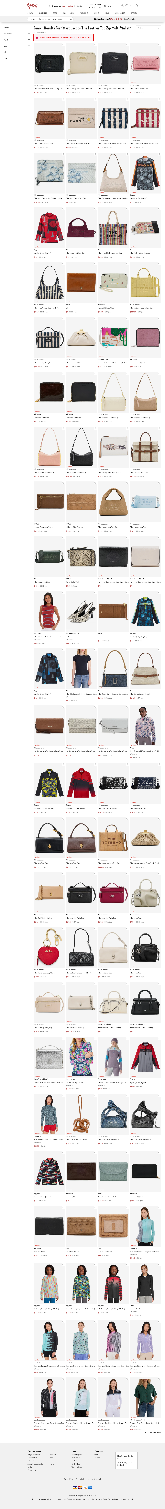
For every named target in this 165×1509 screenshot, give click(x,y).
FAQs (30, 1467)
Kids (51, 1461)
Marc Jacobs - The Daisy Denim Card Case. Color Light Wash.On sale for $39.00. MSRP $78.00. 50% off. (81, 178)
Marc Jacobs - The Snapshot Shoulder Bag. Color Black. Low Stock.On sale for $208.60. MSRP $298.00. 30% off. (81, 452)
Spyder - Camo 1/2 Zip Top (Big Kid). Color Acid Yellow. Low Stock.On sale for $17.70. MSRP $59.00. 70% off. (49, 788)
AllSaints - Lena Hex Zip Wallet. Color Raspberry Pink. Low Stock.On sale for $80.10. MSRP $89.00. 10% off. (145, 342)
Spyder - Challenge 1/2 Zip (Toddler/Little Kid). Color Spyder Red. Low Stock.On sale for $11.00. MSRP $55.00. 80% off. (113, 1290)
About (96, 1454)
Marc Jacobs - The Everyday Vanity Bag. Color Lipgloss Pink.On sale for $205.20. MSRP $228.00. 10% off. (113, 898)
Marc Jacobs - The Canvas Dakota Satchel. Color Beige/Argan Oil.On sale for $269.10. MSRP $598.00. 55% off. (145, 675)
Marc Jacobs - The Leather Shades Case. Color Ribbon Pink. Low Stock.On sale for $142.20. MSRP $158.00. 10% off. (145, 68)
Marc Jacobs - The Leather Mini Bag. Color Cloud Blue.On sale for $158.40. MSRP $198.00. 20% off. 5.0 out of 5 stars (145, 507)
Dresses (117, 1499)
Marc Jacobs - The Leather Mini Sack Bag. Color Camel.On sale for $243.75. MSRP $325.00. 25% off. (113, 507)
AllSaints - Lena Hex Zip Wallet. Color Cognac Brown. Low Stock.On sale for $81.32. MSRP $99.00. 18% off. (49, 397)
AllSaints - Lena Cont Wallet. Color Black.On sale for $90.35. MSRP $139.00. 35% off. (145, 1176)
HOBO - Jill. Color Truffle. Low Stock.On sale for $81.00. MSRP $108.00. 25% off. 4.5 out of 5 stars (81, 287)
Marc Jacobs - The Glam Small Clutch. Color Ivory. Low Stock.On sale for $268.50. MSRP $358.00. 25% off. (81, 342)
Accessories (69, 13)
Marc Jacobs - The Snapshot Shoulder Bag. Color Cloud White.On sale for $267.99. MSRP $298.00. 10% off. (113, 397)
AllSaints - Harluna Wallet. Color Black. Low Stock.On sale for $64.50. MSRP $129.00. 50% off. (49, 1233)
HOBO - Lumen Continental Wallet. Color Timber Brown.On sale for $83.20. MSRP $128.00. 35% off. (49, 507)
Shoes (30, 13)
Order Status (76, 1461)
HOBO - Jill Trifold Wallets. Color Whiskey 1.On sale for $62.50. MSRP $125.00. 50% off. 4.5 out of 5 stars (81, 1233)
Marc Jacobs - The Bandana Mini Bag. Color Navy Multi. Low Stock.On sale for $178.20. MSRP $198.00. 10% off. (145, 788)
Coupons (97, 1461)
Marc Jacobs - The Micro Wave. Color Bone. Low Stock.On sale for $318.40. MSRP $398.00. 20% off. (145, 898)
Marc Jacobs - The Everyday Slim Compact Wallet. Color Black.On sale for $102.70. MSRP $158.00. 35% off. (113, 68)
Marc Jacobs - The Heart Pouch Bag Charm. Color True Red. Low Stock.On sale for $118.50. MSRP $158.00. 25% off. (49, 952)
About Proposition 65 (35, 1464)
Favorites (131, 5)
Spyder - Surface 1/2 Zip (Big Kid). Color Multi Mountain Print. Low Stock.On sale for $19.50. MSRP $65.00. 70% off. (49, 1176)
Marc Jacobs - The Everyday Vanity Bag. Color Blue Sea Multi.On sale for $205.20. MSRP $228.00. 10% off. (49, 342)
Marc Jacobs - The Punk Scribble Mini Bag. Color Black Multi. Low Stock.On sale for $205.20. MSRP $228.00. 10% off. (113, 788)
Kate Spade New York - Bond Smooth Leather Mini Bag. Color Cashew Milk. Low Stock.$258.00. (113, 1007)
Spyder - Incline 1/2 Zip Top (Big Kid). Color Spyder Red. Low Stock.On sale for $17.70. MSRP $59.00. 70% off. (81, 788)
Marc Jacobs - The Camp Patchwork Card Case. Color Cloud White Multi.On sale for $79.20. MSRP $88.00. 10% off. (81, 123)
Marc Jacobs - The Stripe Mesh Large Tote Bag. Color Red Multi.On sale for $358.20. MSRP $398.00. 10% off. (113, 233)
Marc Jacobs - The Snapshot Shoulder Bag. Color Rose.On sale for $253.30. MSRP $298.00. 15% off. (49, 452)
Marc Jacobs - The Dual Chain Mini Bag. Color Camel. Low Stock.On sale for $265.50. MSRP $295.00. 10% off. (49, 898)
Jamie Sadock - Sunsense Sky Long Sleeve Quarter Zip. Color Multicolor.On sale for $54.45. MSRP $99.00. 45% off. (81, 1404)
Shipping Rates (33, 1458)
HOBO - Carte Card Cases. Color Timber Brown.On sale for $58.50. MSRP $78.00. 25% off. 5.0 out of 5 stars (113, 618)
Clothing (43, 13)
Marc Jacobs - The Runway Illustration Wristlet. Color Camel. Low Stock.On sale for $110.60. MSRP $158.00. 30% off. (113, 452)
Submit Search (70, 19)
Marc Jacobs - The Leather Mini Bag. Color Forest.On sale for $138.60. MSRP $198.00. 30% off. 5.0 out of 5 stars (49, 562)
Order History (76, 1464)
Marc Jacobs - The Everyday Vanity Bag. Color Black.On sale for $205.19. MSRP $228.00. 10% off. (81, 898)
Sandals (111, 1499)
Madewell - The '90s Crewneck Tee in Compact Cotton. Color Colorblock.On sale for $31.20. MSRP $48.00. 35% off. (81, 675)
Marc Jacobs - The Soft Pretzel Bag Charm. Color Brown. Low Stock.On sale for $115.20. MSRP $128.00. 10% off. (81, 1121)
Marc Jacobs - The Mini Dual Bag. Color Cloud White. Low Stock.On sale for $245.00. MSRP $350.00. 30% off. (113, 952)
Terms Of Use (69, 1479)
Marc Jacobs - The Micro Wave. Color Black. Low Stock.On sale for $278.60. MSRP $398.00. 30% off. (145, 952)
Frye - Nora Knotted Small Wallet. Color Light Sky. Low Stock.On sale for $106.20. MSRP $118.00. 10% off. (113, 1176)
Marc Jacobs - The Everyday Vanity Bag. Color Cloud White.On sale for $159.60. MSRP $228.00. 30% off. (49, 1007)
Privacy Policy (81, 1479)
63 (151, 1432)
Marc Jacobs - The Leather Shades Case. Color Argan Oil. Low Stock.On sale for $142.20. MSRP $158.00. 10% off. (49, 123)
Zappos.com (71, 1499)
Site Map (97, 1458)
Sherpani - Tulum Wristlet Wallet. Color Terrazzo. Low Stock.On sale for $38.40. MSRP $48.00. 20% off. (113, 287)
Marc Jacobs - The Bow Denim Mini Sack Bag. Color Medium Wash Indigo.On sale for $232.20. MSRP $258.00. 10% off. (113, 1121)
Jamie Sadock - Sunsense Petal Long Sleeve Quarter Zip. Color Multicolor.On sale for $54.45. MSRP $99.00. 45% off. (113, 1404)
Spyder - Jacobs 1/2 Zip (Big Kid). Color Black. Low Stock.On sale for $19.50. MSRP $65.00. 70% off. (49, 675)
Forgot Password (34, 1454)
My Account (122, 5)
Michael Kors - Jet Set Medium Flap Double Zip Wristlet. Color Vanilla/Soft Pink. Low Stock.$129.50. (81, 732)
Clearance (120, 13)
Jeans (123, 1499)
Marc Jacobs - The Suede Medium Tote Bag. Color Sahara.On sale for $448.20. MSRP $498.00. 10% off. (113, 843)
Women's (84, 13)
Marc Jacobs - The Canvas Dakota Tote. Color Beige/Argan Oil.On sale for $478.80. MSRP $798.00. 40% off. (145, 452)
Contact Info (32, 1470)
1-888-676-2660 (95, 4)
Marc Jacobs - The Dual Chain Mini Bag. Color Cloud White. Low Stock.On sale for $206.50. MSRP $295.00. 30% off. (81, 1007)
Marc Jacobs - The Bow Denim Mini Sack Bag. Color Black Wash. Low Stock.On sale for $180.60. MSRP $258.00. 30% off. (145, 1121)
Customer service (126, 5)
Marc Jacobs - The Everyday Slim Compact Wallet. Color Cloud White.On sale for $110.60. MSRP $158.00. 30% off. (81, 68)
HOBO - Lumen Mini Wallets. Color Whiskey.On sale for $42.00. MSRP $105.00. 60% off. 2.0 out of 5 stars (113, 1233)
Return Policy (32, 1461)
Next (157, 1432)
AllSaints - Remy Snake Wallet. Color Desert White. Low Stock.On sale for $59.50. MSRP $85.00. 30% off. (81, 562)
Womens (53, 1454)
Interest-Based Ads (94, 1479)
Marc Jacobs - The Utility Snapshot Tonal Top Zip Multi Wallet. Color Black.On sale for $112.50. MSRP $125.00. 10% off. (49, 68)
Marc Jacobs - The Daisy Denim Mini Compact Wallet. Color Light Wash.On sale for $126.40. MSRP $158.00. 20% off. (49, 178)
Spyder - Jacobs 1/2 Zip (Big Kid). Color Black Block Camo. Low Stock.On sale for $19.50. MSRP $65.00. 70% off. (145, 178)
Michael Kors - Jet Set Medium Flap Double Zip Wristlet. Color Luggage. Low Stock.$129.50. (49, 732)
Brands (134, 13)
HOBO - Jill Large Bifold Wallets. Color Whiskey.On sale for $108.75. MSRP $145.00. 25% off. (81, 507)
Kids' (107, 13)
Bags (55, 13)
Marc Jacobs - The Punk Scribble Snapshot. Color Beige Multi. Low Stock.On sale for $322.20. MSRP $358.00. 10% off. (145, 233)
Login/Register (77, 1454)
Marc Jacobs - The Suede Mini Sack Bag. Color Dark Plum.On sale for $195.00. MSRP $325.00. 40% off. (81, 233)
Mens (51, 1458)
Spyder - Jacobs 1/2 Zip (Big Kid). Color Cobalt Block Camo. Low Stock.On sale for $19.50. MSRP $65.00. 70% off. (145, 618)
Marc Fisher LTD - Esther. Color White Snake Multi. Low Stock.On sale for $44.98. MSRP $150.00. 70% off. (81, 618)
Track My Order (77, 1467)
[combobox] (50, 19)
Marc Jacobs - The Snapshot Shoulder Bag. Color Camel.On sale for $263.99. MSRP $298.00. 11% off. (145, 397)
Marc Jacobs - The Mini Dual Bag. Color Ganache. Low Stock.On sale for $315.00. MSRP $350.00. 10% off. (81, 843)
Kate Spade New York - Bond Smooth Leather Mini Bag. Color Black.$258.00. (145, 1007)
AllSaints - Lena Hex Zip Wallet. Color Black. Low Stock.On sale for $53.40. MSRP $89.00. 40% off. (81, 397)
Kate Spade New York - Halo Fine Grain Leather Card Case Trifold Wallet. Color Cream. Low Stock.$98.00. (145, 562)
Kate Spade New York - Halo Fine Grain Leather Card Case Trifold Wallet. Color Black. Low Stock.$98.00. (113, 562)
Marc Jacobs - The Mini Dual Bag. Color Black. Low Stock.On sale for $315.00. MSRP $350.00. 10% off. (49, 843)
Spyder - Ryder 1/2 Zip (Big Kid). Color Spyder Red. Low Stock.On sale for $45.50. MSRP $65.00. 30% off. (145, 1063)
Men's (96, 13)
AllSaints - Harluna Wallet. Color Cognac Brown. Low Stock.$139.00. (81, 1176)
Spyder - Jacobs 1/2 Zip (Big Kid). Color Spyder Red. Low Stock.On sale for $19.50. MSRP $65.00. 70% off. (49, 233)
